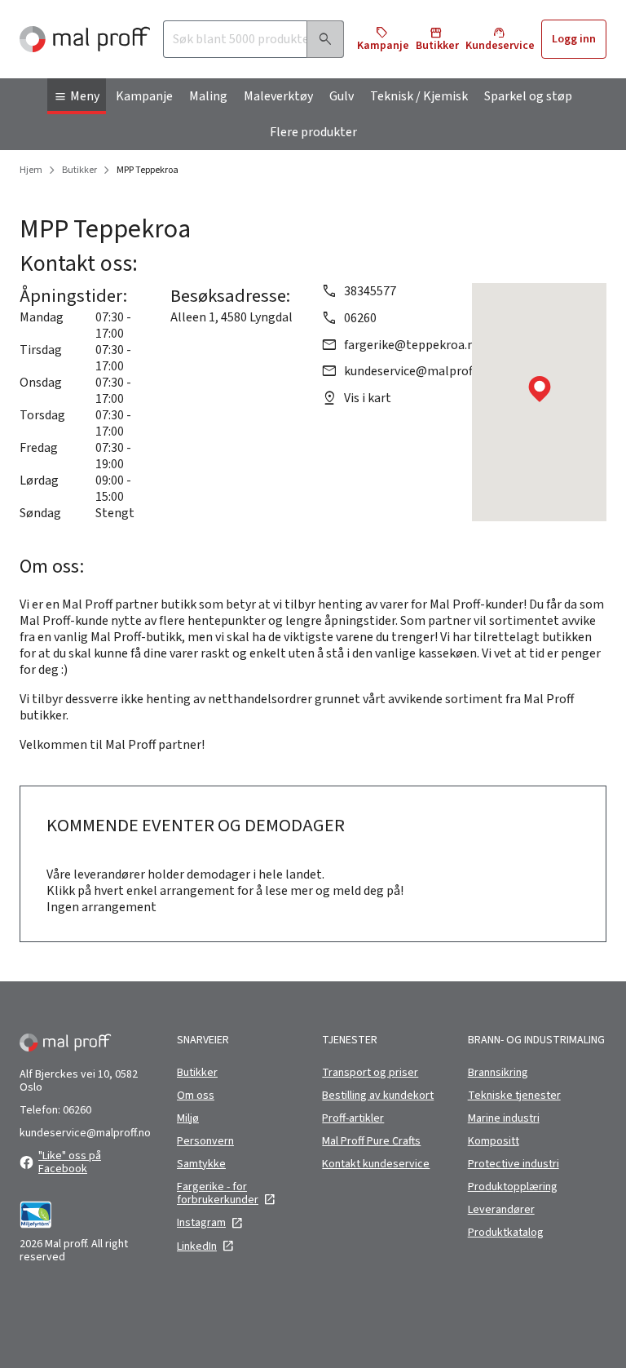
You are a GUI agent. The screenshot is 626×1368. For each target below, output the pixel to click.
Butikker (79, 170)
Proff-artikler (353, 1118)
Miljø (188, 1118)
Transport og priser (370, 1073)
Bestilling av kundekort (378, 1095)
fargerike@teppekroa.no (413, 345)
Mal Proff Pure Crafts (371, 1141)
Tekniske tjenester (514, 1095)
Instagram (201, 1223)
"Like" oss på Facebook (69, 1162)
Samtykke (201, 1164)
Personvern (205, 1141)
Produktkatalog (506, 1232)
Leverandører (501, 1210)
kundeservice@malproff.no (418, 371)
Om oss (195, 1095)
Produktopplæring (513, 1187)
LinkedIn (197, 1246)
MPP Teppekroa (148, 170)
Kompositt (493, 1141)
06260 (360, 318)
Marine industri (504, 1118)
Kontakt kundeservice (376, 1164)
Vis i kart (367, 398)
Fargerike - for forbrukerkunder (217, 1193)
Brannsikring (498, 1073)
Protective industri (513, 1164)
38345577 (370, 291)
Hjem (31, 170)
